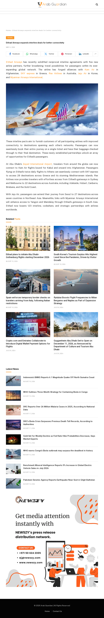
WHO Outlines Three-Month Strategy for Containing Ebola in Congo (55, 392)
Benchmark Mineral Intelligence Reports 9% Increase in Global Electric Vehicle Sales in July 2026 (57, 466)
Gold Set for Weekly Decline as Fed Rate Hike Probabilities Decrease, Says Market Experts (59, 437)
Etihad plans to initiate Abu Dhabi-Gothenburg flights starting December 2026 (27, 256)
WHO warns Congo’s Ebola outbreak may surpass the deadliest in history (58, 450)
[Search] (96, 4)
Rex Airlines (55, 73)
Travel (10, 38)
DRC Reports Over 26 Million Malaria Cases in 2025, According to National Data (59, 408)
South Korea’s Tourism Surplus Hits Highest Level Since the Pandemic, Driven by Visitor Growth (75, 257)
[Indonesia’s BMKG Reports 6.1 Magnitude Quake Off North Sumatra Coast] (13, 381)
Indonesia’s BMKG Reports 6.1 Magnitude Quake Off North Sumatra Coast (58, 377)
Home (8, 30)
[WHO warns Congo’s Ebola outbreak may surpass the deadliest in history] (13, 454)
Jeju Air (82, 73)
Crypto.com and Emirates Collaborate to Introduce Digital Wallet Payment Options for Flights (28, 343)
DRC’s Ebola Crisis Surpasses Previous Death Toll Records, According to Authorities (57, 422)
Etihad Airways (14, 62)
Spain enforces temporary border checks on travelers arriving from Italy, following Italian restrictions (28, 300)
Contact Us (57, 611)
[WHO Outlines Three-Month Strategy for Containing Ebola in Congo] (13, 395)
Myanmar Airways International (26, 77)
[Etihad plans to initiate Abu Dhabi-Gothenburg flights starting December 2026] (28, 238)
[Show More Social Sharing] (95, 54)
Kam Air (89, 69)
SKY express (28, 73)
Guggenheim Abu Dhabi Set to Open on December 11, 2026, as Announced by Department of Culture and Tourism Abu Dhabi (73, 345)
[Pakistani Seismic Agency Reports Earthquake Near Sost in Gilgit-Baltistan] (13, 483)
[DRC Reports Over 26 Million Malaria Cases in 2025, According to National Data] (13, 410)
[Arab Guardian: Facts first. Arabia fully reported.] (52, 4)
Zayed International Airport (37, 164)
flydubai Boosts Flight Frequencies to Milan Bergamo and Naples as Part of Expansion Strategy (75, 300)
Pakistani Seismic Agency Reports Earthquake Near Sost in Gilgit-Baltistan (59, 480)
